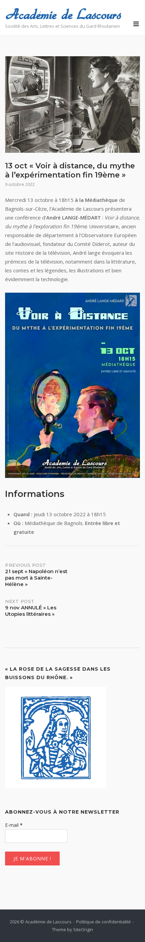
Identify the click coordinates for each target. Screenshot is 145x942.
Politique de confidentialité (103, 922)
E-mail (14, 825)
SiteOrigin (83, 929)
